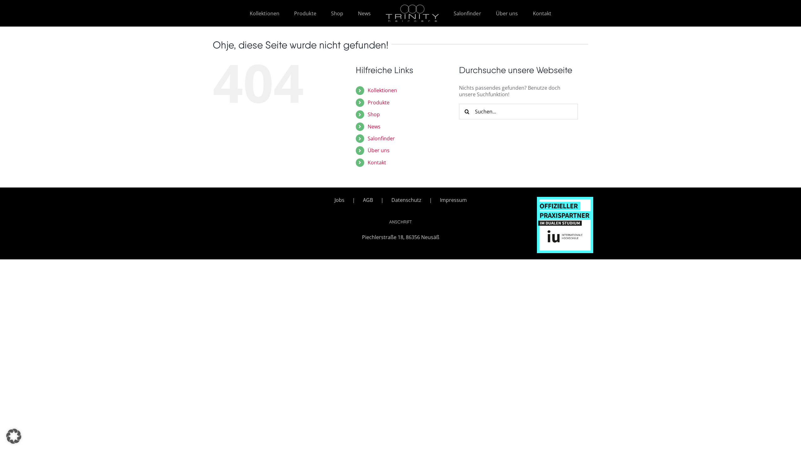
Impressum (453, 200)
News (374, 126)
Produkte (379, 102)
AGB (368, 200)
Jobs (339, 200)
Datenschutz (406, 200)
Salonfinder (381, 138)
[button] (14, 436)
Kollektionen (382, 90)
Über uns (379, 150)
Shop (374, 114)
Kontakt (377, 162)
